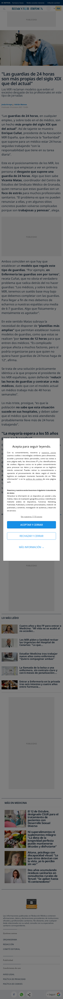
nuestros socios (49, 452)
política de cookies (34, 479)
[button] (31, 516)
